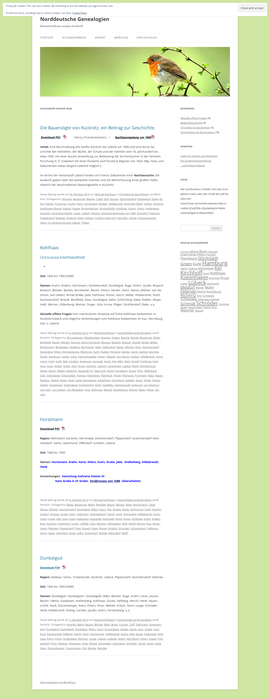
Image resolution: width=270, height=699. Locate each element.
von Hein (45, 390)
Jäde (65, 361)
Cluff (132, 624)
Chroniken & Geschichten (134, 194)
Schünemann (138, 528)
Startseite (46, 37)
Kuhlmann (64, 523)
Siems (43, 223)
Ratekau (60, 218)
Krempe (214, 278)
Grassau (54, 514)
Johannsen (206, 268)
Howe (51, 519)
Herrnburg (123, 356)
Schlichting (104, 380)
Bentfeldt (45, 342)
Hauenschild (54, 634)
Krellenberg (152, 208)
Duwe (155, 199)
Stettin (44, 385)
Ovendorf (142, 213)
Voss (87, 390)
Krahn (140, 208)
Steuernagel (195, 307)
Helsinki (110, 356)
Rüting (93, 643)
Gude (197, 263)
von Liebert (58, 390)
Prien (78, 528)
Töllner (85, 223)
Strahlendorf (86, 385)
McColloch (133, 639)
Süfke (80, 533)
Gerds (134, 352)
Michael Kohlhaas (105, 194)
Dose (138, 347)
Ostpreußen (68, 375)
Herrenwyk (90, 204)
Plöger (117, 375)
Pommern (141, 375)
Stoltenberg (71, 385)
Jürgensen (86, 361)
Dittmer (129, 347)
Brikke (153, 342)
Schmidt (187, 303)
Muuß (132, 523)
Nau (148, 523)
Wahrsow (96, 390)
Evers (102, 509)
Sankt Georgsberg (86, 380)
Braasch (116, 342)
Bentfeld (101, 504)
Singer (147, 380)
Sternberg (62, 533)
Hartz (79, 204)
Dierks (120, 347)
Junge (72, 519)
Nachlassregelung (127, 137)
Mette (43, 371)
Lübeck (85, 213)
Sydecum (136, 385)
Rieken (55, 380)
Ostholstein (53, 375)
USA (84, 648)
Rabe (151, 375)
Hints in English (147, 37)
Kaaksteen (82, 519)
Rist (199, 296)
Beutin (56, 342)
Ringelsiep (75, 643)
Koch (206, 273)
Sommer (224, 304)
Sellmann (152, 528)
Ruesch (86, 528)
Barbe (70, 504)
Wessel (199, 310)
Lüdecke (112, 639)
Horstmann (51, 419)
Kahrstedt (108, 519)
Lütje (92, 523)
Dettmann (142, 624)
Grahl (147, 509)
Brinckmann (47, 347)
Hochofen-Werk (133, 204)
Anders (115, 337)
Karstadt (98, 361)
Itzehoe (192, 268)
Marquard (213, 283)
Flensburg (188, 258)
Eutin (96, 352)
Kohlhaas (121, 208)
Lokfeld (84, 523)
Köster (132, 208)
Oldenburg (150, 371)
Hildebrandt (116, 204)
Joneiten (74, 361)
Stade (183, 307)
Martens (102, 523)
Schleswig (188, 299)
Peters (144, 639)
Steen (51, 533)
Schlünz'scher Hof (105, 218)
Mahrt (122, 639)
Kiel (114, 361)
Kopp (50, 366)
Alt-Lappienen (75, 337)
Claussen (212, 251)
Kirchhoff (191, 272)
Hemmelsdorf (98, 514)
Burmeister (87, 347)
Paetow (81, 375)
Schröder (122, 218)
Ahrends (67, 199)
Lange (76, 213)
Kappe (76, 208)
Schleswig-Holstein (209, 299)
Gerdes (126, 352)
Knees (126, 519)
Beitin (156, 337)
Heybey (102, 204)
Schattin (112, 528)
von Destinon (151, 385)
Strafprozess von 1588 (105, 481)
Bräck (114, 624)
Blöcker (90, 199)
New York (100, 371)
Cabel (99, 199)
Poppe (153, 639)
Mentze (95, 213)
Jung (65, 519)
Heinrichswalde (87, 356)
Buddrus (75, 347)
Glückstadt (208, 258)
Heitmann (83, 514)
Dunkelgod (144, 199)
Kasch (107, 361)
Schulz (142, 643)
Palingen (53, 528)
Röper (63, 380)
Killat (120, 361)
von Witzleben (75, 390)
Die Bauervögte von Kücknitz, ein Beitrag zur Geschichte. (97, 128)
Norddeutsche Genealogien (74, 19)
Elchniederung (70, 352)
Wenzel (108, 390)
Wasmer (187, 310)
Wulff (125, 533)
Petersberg (93, 375)
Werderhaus (120, 390)
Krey (74, 366)
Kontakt (100, 37)
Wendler (102, 648)
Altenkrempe (91, 337)
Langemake (114, 366)
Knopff (135, 361)
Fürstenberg (112, 629)
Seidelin (129, 380)
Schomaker (104, 643)
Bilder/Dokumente (191, 123)
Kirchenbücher (89, 208)
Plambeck (106, 375)
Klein (127, 361)
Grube (71, 204)
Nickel (110, 371)
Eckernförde (188, 254)
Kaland (67, 208)
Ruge (80, 218)
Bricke (145, 342)
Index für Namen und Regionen (198, 156)
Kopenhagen (194, 277)
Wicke (142, 390)
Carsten (123, 624)
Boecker (75, 342)
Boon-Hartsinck (91, 342)
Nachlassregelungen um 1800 (118, 213)
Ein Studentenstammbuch (195, 161)
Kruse (81, 366)
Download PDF (50, 567)
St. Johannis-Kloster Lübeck (64, 223)
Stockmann (56, 385)
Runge (103, 528)
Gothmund (136, 509)
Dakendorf (109, 347)
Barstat (125, 337)
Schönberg (117, 380)
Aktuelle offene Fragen (193, 118)
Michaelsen (114, 523)
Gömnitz (154, 352)
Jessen (139, 634)
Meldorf (187, 287)
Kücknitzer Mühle (61, 213)
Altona (194, 251)
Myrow (141, 523)
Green (186, 263)
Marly (135, 366)
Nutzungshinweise (74, 37)
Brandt (136, 342)
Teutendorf (91, 533)
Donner (114, 199)
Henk (119, 514)
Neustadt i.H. (85, 371)
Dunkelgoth (67, 629)
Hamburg (54, 356)
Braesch (126, 342)
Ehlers (57, 352)
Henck (111, 514)
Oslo (42, 375)
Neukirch (71, 371)
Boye (203, 251)
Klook (118, 519)
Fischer (211, 254)
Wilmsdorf (114, 533)
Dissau (44, 509)
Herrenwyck (97, 634)
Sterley (156, 380)
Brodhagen (62, 347)
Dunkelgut (81, 629)
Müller (209, 287)
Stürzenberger (56, 648)
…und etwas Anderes (192, 165)
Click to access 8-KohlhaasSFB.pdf (62, 257)
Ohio (140, 371)
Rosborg (71, 218)
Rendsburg (214, 291)
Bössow (105, 342)
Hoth (51, 361)
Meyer (52, 371)
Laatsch (101, 366)
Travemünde (73, 648)
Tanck (207, 307)
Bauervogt (79, 199)
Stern (43, 648)
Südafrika (108, 385)
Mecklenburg (147, 366)
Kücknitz (45, 213)
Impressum (121, 37)
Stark (158, 643)
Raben (159, 375)
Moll (124, 523)
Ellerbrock (86, 352)
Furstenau (61, 204)
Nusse (132, 371)
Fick (109, 509)
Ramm (201, 291)
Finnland (115, 352)
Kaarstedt (95, 519)
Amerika (105, 337)
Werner (133, 390)
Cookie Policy (79, 13)
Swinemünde (122, 385)
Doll (106, 199)
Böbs (129, 504)
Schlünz (89, 218)
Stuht (98, 385)
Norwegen (121, 371)
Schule (133, 218)
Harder (65, 356)
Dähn (98, 347)
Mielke (61, 371)
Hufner (148, 204)
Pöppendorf (47, 218)
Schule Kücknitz (147, 218)
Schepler (208, 296)
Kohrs (50, 639)
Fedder (105, 352)
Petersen (154, 213)
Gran (140, 629)
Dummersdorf (128, 199)
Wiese (150, 390)
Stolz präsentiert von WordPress (58, 682)
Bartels (135, 337)
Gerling (143, 352)
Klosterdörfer (107, 208)
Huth (59, 361)
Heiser (101, 356)
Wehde (103, 533)
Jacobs (124, 634)
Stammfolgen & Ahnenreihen (135, 333)
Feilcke (49, 204)
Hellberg (68, 634)
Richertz (188, 295)
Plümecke (128, 375)
